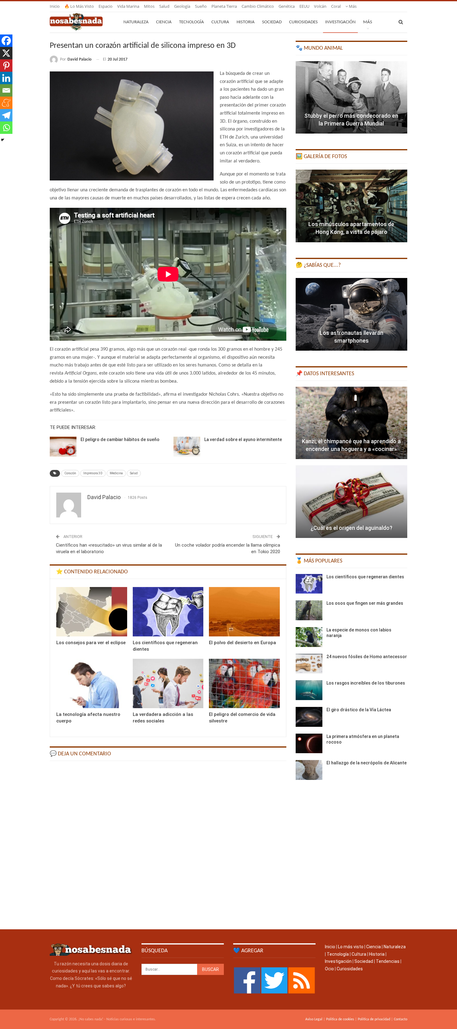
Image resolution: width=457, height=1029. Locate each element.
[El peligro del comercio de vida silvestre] (244, 683)
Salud (164, 6)
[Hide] (2, 139)
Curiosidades (303, 22)
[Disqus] (168, 844)
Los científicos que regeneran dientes (365, 576)
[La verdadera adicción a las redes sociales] (168, 683)
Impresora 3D (93, 473)
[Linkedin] (6, 78)
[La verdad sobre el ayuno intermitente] (186, 447)
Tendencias (387, 961)
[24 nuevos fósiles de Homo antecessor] (309, 664)
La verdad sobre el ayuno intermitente (243, 439)
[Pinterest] (6, 65)
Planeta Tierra (224, 6)
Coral (336, 6)
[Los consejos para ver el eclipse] (91, 611)
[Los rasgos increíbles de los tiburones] (309, 690)
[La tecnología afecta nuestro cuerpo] (91, 683)
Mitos (149, 6)
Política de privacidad (374, 1019)
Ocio (329, 968)
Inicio (55, 6)
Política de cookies (340, 1019)
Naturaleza (136, 22)
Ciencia (164, 22)
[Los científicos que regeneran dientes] (168, 611)
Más (352, 6)
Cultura (220, 22)
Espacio (106, 6)
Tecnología (191, 22)
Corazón (70, 473)
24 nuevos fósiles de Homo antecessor (366, 656)
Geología (182, 6)
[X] (6, 53)
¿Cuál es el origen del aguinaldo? (351, 528)
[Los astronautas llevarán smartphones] (351, 314)
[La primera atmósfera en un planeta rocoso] (309, 744)
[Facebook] (6, 40)
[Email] (6, 90)
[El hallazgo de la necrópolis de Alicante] (309, 770)
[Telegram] (6, 115)
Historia (246, 22)
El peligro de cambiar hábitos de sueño (120, 439)
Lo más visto (350, 946)
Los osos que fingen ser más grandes (364, 603)
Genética (287, 6)
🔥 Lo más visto (79, 6)
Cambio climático (258, 6)
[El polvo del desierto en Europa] (244, 611)
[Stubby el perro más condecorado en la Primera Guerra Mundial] (351, 97)
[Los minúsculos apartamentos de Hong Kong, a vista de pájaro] (351, 206)
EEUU (304, 6)
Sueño (201, 6)
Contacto (400, 1019)
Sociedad (272, 22)
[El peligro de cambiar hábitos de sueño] (63, 447)
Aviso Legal (313, 1019)
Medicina (116, 473)
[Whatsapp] (6, 127)
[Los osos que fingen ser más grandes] (309, 610)
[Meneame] (6, 103)
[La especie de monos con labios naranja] (309, 637)
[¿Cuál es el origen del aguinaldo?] (351, 501)
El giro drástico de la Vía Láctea (358, 709)
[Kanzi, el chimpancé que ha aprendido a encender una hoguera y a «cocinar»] (351, 423)
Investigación (340, 22)
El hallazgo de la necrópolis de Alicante (366, 762)
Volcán (320, 6)
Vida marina (128, 6)
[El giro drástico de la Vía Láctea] (309, 717)
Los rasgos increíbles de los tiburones (365, 683)
